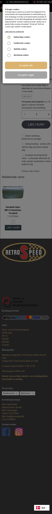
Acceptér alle (26, 65)
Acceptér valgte (26, 75)
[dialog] (26, 257)
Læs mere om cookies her (14, 32)
